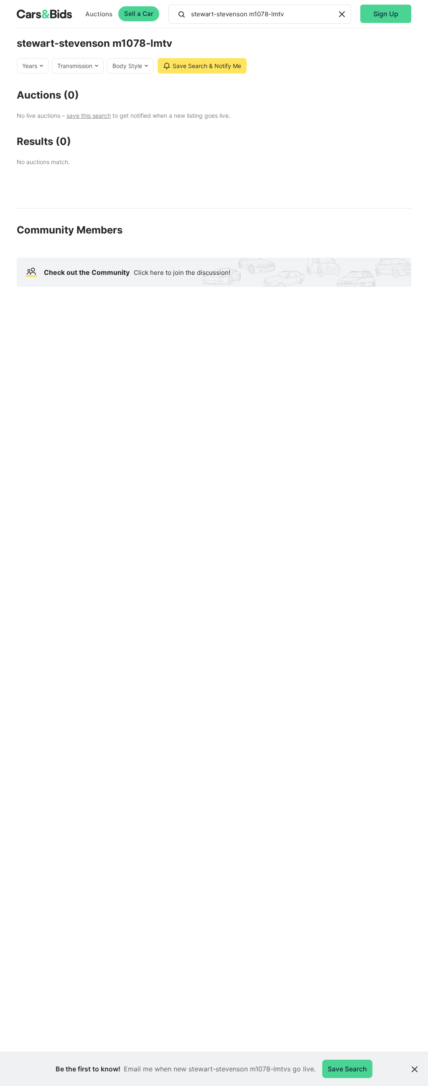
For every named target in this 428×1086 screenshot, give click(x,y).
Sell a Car (138, 14)
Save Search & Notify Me (207, 65)
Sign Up (385, 14)
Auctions (98, 14)
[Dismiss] (415, 1069)
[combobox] (259, 14)
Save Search (347, 1069)
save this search (88, 115)
